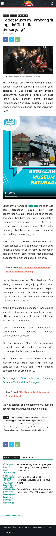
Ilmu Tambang (22, 15)
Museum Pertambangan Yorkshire (30, 421)
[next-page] (8, 502)
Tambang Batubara (11, 430)
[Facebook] (5, 39)
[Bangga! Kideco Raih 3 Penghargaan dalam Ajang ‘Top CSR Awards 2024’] (9, 496)
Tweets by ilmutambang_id (14, 515)
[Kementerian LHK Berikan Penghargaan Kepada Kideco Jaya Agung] (9, 482)
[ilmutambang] (28, 3)
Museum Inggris (10, 421)
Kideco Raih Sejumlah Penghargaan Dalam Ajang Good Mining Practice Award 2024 (34, 467)
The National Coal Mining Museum (33, 430)
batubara (33, 205)
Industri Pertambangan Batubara (36, 417)
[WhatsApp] (17, 39)
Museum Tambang (11, 424)
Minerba (14, 11)
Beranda (6, 11)
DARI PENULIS (27, 458)
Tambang (44, 427)
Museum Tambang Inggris (30, 424)
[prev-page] (4, 502)
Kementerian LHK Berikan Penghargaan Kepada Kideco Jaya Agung (33, 480)
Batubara (23, 11)
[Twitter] (11, 39)
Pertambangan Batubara (29, 427)
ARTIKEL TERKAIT (11, 458)
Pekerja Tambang (10, 427)
